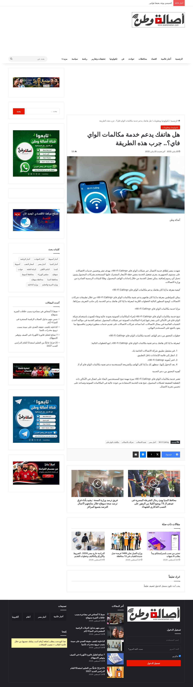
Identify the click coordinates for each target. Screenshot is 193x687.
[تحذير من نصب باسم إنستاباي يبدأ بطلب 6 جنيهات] (163, 541)
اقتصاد (154, 59)
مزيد (65, 59)
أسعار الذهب (29, 264)
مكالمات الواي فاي (112, 442)
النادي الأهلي (45, 269)
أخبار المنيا (54, 264)
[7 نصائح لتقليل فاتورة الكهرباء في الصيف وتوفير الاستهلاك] (115, 658)
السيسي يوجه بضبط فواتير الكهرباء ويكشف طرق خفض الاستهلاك (144, 3)
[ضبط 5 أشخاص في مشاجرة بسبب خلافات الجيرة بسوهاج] (115, 618)
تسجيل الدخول (153, 663)
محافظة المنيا (52, 279)
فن (123, 59)
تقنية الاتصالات (141, 442)
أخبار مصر (152, 442)
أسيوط (17, 264)
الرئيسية (179, 59)
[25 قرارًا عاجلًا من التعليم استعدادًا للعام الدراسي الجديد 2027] (115, 672)
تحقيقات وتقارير (98, 59)
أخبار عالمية (166, 59)
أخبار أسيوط (53, 259)
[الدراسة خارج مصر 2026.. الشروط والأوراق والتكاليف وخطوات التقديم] (88, 541)
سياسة (75, 59)
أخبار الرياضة (25, 259)
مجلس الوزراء (43, 274)
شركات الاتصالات (127, 442)
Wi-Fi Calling (164, 442)
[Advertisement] (66, 30)
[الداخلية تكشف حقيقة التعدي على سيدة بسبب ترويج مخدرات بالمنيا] (115, 645)
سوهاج (55, 274)
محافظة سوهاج (37, 279)
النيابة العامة (31, 269)
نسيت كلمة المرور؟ (135, 649)
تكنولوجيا (113, 59)
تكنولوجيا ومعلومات (161, 121)
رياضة (84, 59)
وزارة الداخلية (33, 285)
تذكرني (175, 656)
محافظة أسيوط (28, 274)
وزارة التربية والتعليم (50, 285)
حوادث (131, 59)
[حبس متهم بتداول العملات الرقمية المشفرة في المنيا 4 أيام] (115, 632)
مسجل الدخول (161, 586)
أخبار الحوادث (39, 259)
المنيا (56, 269)
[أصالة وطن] (158, 19)
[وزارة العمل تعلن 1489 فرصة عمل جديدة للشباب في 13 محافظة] (125, 541)
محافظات (143, 59)
